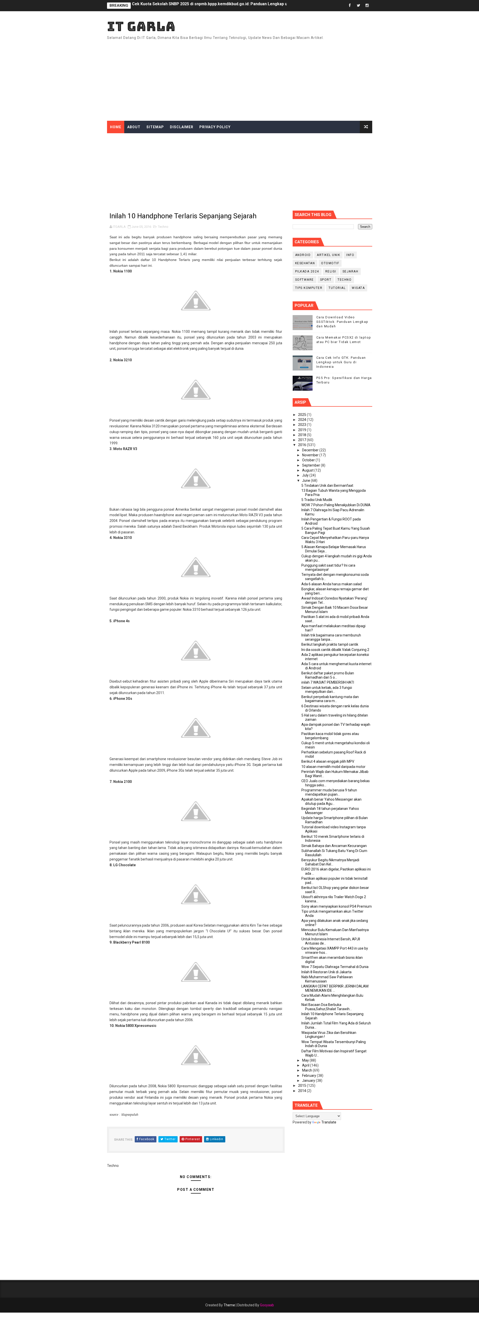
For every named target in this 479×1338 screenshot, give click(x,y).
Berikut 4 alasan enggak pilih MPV (327, 761)
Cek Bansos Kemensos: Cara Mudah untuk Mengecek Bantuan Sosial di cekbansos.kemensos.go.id (225, 5)
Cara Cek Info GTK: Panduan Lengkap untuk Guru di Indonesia (341, 362)
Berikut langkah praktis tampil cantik (329, 644)
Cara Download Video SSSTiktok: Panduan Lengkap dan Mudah (342, 321)
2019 (302, 430)
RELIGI (330, 271)
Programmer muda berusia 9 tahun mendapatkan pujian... (329, 792)
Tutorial (337, 288)
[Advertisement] (281, 78)
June (306, 481)
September (311, 465)
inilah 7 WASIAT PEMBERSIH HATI (327, 682)
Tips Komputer (309, 288)
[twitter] (358, 5)
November (310, 455)
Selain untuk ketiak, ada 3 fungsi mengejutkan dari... (326, 690)
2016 (302, 445)
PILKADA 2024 (307, 271)
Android (303, 255)
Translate (328, 1122)
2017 (302, 440)
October (309, 460)
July (305, 475)
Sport (326, 279)
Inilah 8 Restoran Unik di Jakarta (326, 972)
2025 (302, 415)
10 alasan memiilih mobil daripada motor (333, 767)
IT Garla (141, 26)
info (350, 255)
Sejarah (351, 271)
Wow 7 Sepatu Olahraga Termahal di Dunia (334, 967)
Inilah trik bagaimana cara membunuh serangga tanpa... (331, 637)
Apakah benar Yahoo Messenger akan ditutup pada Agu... (331, 801)
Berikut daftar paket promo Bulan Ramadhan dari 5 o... (327, 675)
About (133, 127)
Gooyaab (267, 1305)
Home (115, 127)
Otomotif (330, 263)
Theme (229, 1305)
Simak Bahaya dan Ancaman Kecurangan (334, 846)
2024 (302, 420)
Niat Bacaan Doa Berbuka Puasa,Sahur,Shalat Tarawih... (326, 1007)
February (309, 1076)
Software (304, 279)
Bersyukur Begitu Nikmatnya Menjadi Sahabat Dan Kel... (330, 862)
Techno (163, 227)
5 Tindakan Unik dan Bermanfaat (327, 485)
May (306, 1060)
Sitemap (155, 127)
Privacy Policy (215, 127)
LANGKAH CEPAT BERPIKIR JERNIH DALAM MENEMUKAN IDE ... (334, 988)
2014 (302, 1091)
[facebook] (350, 5)
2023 (302, 425)
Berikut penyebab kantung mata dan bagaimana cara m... (330, 699)
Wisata (358, 288)
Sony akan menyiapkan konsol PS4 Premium (336, 906)
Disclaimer (181, 127)
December (310, 450)
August (308, 470)
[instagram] (367, 5)
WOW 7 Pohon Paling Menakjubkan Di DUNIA (335, 505)
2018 (302, 435)
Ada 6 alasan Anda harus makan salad (331, 584)
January (309, 1081)
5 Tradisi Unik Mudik (316, 500)
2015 (302, 1086)
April (306, 1065)
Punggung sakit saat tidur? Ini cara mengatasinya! (328, 567)
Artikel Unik (328, 255)
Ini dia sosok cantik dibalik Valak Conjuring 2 (335, 650)
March (307, 1070)
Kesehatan (305, 263)
